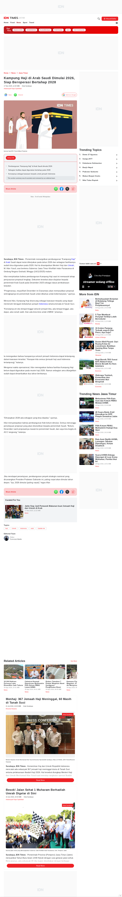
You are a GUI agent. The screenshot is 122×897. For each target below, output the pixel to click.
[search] (98, 19)
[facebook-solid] (62, 191)
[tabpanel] (40, 174)
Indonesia (54, 312)
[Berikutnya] (77, 692)
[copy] (73, 191)
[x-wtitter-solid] (67, 191)
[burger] (116, 23)
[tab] (12, 159)
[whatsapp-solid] (56, 191)
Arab (23, 264)
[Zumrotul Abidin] (6, 555)
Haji (16, 264)
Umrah (23, 270)
